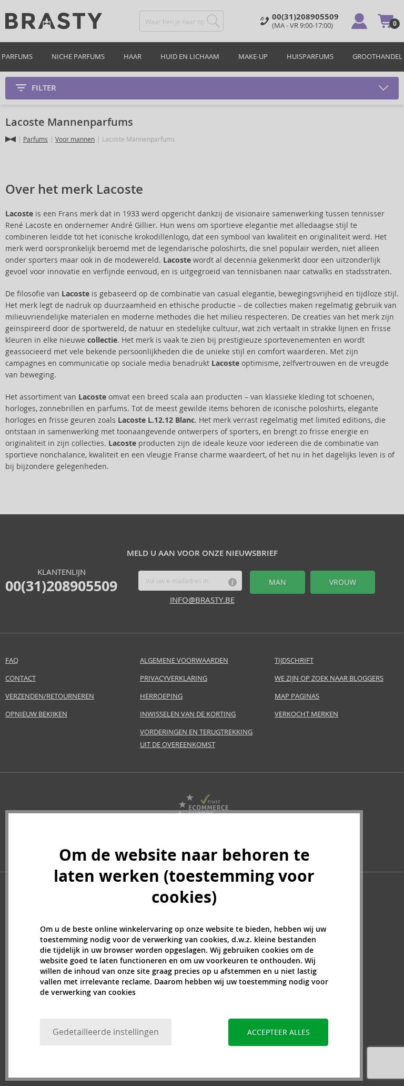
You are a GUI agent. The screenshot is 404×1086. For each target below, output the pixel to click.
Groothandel (377, 56)
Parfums (17, 56)
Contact (20, 678)
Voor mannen (75, 139)
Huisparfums (310, 56)
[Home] (10, 139)
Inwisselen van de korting (188, 714)
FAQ (11, 660)
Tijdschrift (294, 660)
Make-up (253, 56)
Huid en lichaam (189, 56)
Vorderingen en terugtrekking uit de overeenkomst (196, 738)
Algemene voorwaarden (184, 660)
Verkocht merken (306, 714)
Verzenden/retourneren (49, 696)
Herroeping (161, 696)
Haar (133, 56)
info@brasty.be (202, 600)
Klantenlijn (61, 580)
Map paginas (297, 696)
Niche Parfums (78, 56)
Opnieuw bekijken (36, 714)
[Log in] (359, 21)
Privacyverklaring (173, 678)
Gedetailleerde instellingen (106, 1032)
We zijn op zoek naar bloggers (329, 678)
